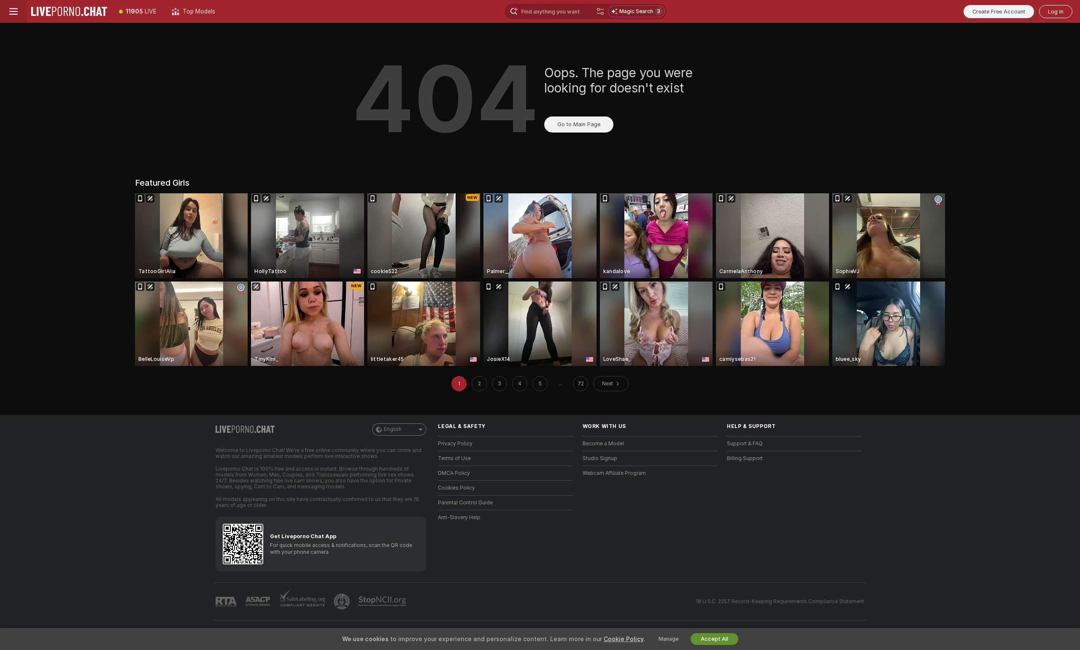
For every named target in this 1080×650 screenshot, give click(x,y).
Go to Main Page (578, 124)
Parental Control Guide (465, 503)
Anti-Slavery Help (459, 517)
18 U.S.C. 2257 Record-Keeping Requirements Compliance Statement (780, 601)
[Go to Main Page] (69, 11)
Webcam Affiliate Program (614, 473)
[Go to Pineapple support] (342, 601)
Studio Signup (600, 458)
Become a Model (603, 444)
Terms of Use (454, 458)
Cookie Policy (623, 639)
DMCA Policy (454, 473)
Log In (1056, 11)
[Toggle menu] (13, 11)
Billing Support (745, 458)
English (393, 429)
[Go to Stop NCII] (383, 601)
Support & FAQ (745, 444)
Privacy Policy (455, 444)
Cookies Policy (456, 488)
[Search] (600, 11)
